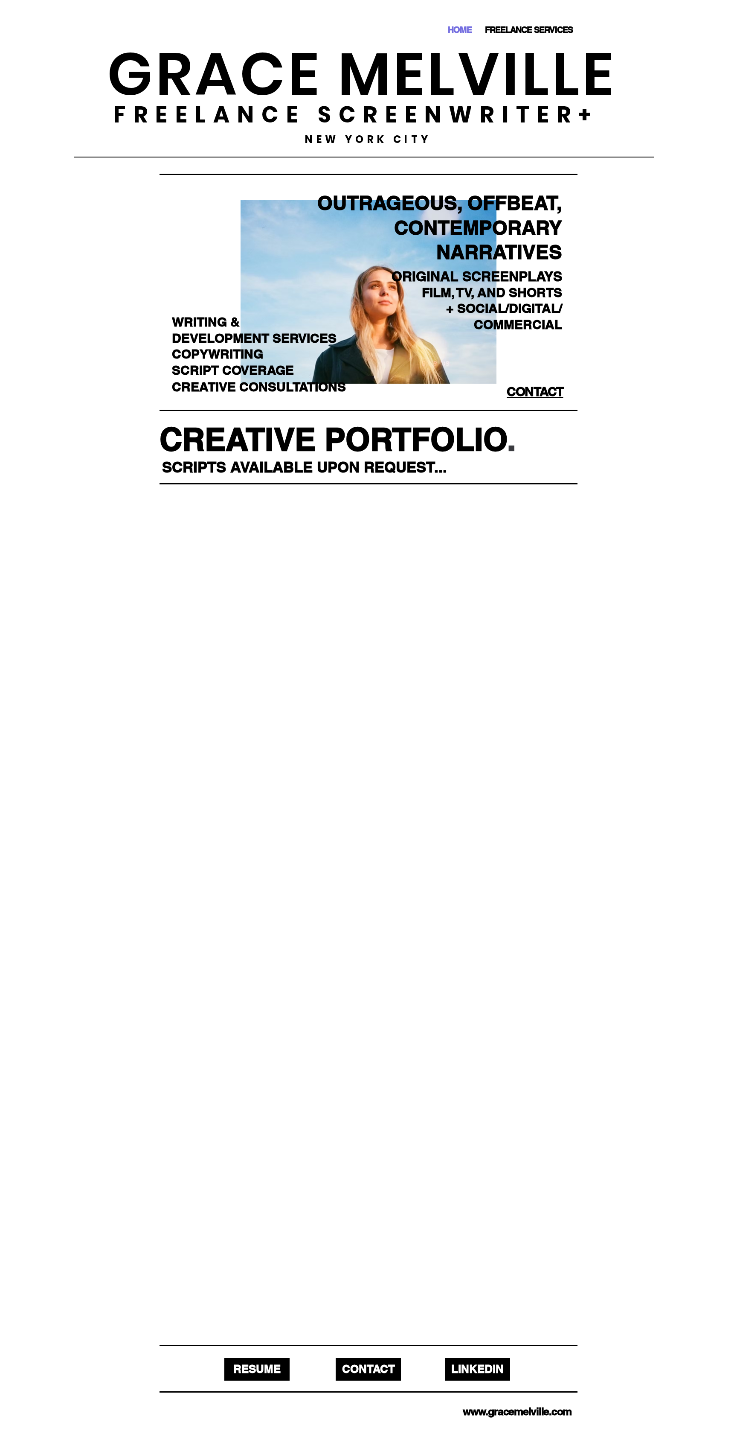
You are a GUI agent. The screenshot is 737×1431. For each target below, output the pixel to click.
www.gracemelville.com (517, 1411)
